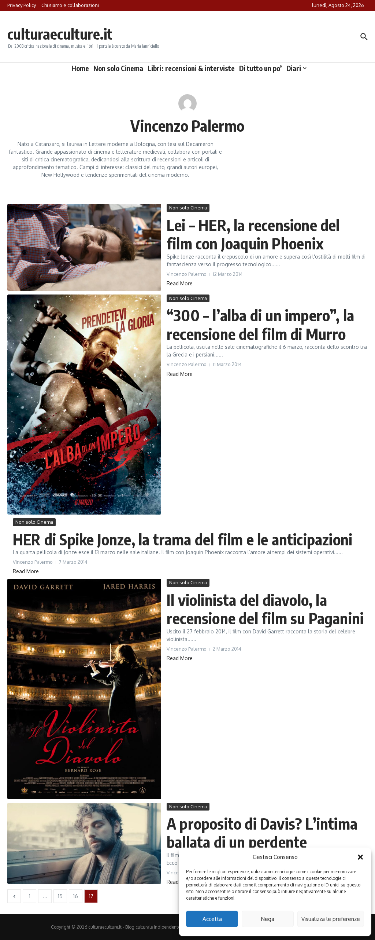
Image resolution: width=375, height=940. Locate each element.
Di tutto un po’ (260, 68)
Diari (293, 68)
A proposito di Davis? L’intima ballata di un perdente (262, 832)
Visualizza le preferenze (330, 918)
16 (75, 896)
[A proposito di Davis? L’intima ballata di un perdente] (84, 843)
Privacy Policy (21, 5)
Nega (267, 918)
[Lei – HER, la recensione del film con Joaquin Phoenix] (84, 247)
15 (60, 896)
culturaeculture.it (59, 34)
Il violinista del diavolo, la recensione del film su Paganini (265, 609)
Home (80, 68)
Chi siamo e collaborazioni (70, 5)
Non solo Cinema (118, 68)
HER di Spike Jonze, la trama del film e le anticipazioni (182, 539)
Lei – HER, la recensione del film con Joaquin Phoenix (253, 234)
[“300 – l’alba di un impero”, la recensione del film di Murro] (84, 405)
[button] (360, 857)
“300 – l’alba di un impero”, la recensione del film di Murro (260, 324)
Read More (180, 283)
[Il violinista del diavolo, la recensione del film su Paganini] (84, 689)
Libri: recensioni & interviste (191, 68)
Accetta (212, 918)
